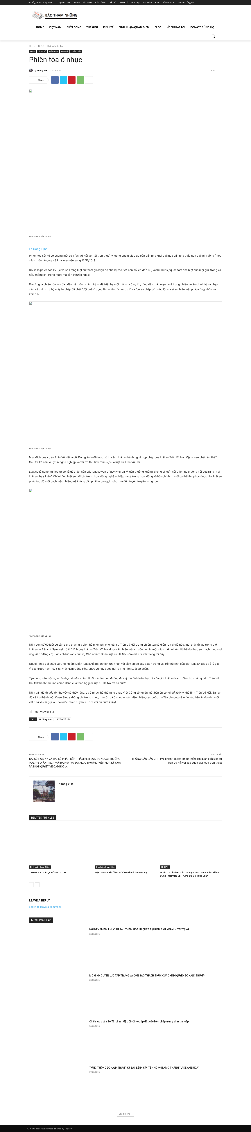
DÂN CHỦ (42, 51)
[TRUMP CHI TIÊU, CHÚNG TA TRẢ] (60, 847)
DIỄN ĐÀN (53, 51)
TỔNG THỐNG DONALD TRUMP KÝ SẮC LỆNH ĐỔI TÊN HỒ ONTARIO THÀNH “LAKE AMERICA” (144, 1067)
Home (32, 46)
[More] (89, 80)
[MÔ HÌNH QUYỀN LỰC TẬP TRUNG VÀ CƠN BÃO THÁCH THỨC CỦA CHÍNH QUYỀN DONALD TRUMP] (58, 994)
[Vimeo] (216, 3)
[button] (213, 36)
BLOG (41, 46)
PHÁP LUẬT (76, 51)
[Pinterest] (72, 80)
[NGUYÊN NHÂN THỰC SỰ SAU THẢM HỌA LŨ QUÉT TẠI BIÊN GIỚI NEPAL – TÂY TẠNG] (58, 948)
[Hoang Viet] (31, 70)
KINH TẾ (64, 51)
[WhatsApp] (80, 80)
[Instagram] (206, 3)
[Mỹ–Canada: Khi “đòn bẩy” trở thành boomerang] (126, 847)
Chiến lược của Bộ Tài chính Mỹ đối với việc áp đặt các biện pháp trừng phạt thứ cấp (139, 1021)
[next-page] (37, 884)
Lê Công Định (38, 249)
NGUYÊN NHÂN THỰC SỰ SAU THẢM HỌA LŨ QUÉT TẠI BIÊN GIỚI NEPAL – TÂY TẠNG (139, 929)
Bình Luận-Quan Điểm (40, 867)
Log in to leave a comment (45, 906)
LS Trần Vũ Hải (63, 719)
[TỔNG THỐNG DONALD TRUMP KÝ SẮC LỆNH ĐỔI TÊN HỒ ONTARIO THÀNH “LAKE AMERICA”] (58, 1086)
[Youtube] (221, 3)
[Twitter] (211, 3)
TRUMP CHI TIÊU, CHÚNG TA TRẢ (48, 872)
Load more (124, 1113)
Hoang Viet (42, 70)
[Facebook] (201, 3)
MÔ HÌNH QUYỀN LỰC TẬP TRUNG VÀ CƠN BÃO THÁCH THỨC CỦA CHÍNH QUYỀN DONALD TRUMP (147, 975)
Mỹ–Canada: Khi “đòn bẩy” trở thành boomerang (121, 872)
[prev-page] (31, 884)
